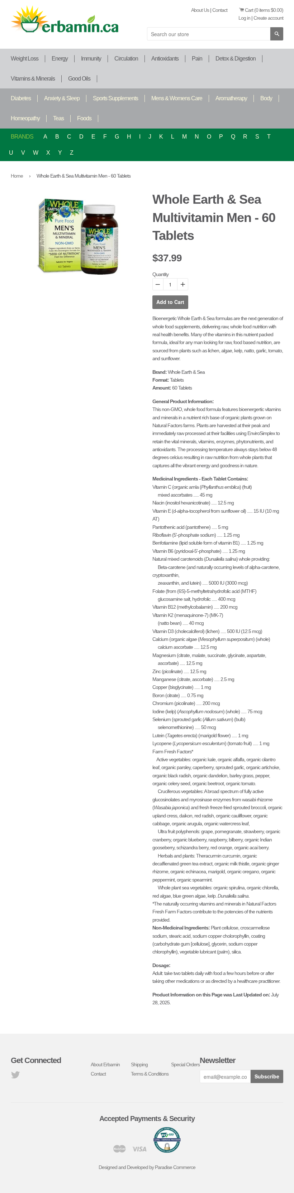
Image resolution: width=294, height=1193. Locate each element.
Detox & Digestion (235, 58)
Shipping (139, 1064)
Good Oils (79, 79)
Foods (84, 118)
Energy (60, 58)
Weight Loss (24, 58)
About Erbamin (105, 1064)
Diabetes (21, 98)
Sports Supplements (115, 98)
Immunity (91, 58)
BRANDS (22, 137)
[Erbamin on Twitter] (15, 1077)
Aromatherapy (231, 98)
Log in (244, 18)
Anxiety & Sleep (62, 98)
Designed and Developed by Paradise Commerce (147, 1167)
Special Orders (185, 1064)
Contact (219, 10)
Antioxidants (165, 58)
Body (266, 98)
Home (17, 176)
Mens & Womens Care (176, 98)
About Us (200, 10)
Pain (197, 58)
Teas (58, 118)
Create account (268, 18)
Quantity (160, 274)
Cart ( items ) (264, 10)
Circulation (126, 58)
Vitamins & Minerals (33, 79)
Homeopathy (25, 118)
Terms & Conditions (150, 1074)
